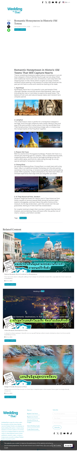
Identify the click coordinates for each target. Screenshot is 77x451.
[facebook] (42, 2)
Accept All (68, 445)
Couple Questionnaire (32, 429)
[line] (56, 2)
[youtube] (52, 2)
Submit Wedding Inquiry (33, 426)
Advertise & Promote (32, 420)
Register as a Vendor (32, 417)
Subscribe (57, 427)
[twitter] (46, 2)
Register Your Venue (32, 413)
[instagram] (49, 2)
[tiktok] (59, 2)
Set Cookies (57, 445)
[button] (38, 2)
